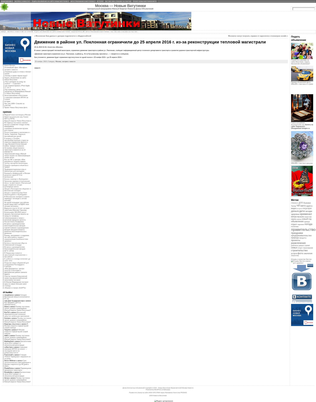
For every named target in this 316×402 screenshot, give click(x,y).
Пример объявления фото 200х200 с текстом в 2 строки (302, 83)
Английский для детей (12, 136)
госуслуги (307, 208)
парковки (300, 224)
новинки (298, 219)
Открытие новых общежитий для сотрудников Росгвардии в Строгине (16, 264)
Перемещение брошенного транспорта (17, 369)
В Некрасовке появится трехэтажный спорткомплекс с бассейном (15, 255)
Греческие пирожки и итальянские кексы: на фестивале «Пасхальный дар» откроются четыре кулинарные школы (17, 184)
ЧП (298, 205)
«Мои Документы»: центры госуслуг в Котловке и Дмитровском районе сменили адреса (15, 271)
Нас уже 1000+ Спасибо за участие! (14, 104)
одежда (307, 222)
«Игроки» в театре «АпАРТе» (15, 288)
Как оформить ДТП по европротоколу (12, 303)
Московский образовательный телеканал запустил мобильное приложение (16, 314)
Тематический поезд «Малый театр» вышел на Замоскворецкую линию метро (17, 155)
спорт (300, 248)
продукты (302, 238)
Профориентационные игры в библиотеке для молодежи (15, 170)
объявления (297, 221)
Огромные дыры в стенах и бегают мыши (18, 73)
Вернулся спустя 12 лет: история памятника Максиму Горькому (16, 209)
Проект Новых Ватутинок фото (15, 107)
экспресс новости (11, 70)
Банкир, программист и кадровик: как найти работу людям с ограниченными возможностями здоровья (16, 238)
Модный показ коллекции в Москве (17, 115)
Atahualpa (166, 390)
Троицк (293, 206)
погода (308, 224)
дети (302, 211)
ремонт (301, 245)
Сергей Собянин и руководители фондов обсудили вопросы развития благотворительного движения (16, 230)
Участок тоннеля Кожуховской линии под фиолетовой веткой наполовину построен (15, 278)
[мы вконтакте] (302, 302)
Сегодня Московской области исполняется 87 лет (17, 297)
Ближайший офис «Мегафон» (16, 67)
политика (294, 226)
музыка (300, 217)
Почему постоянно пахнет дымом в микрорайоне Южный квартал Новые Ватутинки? (17, 308)
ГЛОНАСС (294, 203)
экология (308, 253)
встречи (299, 208)
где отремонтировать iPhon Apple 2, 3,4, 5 (17, 86)
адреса (309, 206)
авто (303, 205)
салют (307, 245)
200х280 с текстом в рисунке (302, 163)
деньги (295, 211)
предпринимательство (301, 235)
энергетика (295, 255)
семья (294, 247)
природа (295, 238)
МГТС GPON (9, 251)
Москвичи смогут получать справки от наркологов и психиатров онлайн (257, 36)
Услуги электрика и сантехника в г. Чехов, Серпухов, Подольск (17, 133)
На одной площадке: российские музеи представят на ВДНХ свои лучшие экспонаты (16, 204)
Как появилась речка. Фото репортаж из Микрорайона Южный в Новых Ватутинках (17, 91)
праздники (297, 233)
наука (293, 219)
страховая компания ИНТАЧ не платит (16, 98)
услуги (294, 253)
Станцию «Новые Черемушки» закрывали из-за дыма (17, 356)
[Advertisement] (303, 92)
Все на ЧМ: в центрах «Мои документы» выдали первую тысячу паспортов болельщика (16, 161)
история (7, 101)
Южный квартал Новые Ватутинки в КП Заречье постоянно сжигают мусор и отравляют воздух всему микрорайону (17, 123)
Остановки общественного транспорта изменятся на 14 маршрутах (14, 150)
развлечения (298, 243)
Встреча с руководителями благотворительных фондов (14, 225)
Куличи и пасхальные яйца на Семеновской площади (15, 244)
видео (294, 208)
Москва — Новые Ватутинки (120, 6)
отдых (294, 224)
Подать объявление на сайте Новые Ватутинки (15, 79)
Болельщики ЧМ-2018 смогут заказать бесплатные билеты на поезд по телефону (16, 214)
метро (294, 216)
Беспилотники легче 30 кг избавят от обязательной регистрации (17, 343)
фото (300, 253)
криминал (306, 214)
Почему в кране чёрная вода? (16, 76)
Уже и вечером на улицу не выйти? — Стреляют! (15, 82)
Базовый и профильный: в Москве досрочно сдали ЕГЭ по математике (17, 175)
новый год (306, 219)
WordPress (158, 390)
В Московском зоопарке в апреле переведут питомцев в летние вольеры (16, 198)
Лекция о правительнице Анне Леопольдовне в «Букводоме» (15, 194)
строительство (299, 250)
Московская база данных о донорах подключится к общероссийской (63, 36)
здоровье (295, 214)
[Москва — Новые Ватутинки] (158, 21)
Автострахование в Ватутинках (16, 95)
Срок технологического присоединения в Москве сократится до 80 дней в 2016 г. (17, 363)
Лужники (307, 203)
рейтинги (294, 245)
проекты (295, 240)
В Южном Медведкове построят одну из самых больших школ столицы (16, 284)
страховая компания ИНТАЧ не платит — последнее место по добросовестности (15, 350)
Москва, (59, 61)
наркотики (308, 217)
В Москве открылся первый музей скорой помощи (16, 326)
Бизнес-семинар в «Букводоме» (16, 179)
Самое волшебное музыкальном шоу (298, 124)
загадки (308, 211)
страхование (308, 248)
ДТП (301, 203)
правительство (303, 229)
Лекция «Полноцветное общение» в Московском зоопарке (17, 190)
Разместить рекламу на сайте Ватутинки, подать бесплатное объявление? (300, 62)
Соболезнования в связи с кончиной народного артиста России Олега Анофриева (15, 220)
